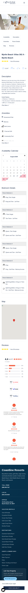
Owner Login (5, 565)
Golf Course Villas (6, 520)
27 (17, 176)
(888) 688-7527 (6, 487)
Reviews (11, 45)
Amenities (6, 41)
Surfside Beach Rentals (8, 544)
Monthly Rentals (6, 526)
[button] (14, 320)
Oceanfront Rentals (7, 515)
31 (7, 179)
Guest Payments (6, 554)
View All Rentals (6, 512)
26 (14, 176)
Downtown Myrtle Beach (8, 533)
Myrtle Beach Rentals (7, 536)
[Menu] (24, 2)
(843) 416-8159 (6, 494)
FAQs (3, 560)
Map (4, 45)
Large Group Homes (7, 523)
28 (20, 176)
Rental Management (10, 578)
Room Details (16, 41)
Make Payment (6, 557)
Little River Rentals (6, 547)
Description (16, 37)
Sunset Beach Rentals (7, 541)
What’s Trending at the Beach (9, 562)
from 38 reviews (14, 61)
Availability (6, 37)
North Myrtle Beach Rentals (9, 539)
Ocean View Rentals (7, 518)
